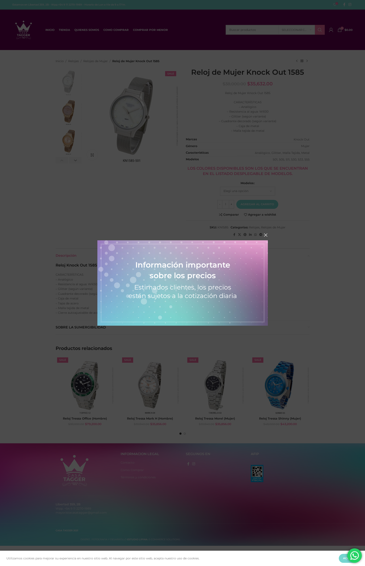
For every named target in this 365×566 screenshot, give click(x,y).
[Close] (265, 235)
